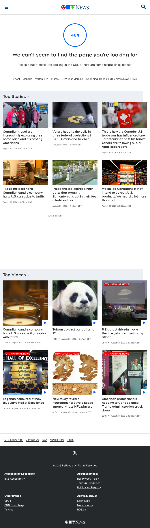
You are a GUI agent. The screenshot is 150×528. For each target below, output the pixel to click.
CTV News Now (119, 78)
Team (70, 439)
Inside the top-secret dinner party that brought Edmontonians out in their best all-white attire (75, 194)
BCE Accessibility (14, 478)
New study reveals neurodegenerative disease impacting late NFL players (72, 402)
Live (134, 78)
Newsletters (57, 439)
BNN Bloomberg (14, 505)
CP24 (7, 500)
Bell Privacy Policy (88, 478)
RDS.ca (81, 509)
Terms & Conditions (88, 483)
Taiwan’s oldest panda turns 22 (73, 331)
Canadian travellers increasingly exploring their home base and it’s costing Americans (22, 137)
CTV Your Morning (72, 78)
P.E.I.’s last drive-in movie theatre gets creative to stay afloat (122, 333)
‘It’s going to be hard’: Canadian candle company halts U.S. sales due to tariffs (24, 192)
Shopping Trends (96, 78)
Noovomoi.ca (85, 505)
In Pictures (52, 78)
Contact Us (32, 439)
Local (16, 78)
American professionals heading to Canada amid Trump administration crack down (122, 404)
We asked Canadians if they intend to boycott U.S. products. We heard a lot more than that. (124, 194)
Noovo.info (83, 500)
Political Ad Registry (89, 487)
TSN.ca (8, 509)
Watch (39, 78)
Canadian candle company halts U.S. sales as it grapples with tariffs (24, 333)
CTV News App (13, 439)
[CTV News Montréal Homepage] (75, 7)
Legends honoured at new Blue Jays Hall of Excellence (23, 400)
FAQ (44, 439)
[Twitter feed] (75, 452)
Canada (27, 78)
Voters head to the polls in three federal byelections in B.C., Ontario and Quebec (72, 135)
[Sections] (6, 7)
